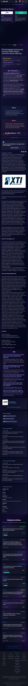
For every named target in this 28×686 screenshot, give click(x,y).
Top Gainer (22, 526)
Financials (10, 44)
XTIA (16, 155)
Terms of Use (10, 654)
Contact (4, 656)
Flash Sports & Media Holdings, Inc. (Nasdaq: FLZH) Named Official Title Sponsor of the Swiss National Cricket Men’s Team (12, 543)
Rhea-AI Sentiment (8, 62)
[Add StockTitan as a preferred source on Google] (25, 151)
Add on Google (14, 147)
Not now (23, 147)
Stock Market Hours (17, 672)
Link (3, 504)
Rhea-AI (4, 663)
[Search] (22, 1)
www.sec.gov (10, 214)
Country (4, 506)
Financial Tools (17, 669)
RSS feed (24, 654)
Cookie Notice (11, 656)
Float (4, 492)
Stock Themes (17, 666)
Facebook (24, 656)
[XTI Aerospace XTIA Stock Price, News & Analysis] (5, 402)
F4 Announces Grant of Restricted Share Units (13, 603)
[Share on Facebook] (23, 151)
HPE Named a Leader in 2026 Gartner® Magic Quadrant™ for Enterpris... (7, 19)
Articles (17, 654)
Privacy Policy (11, 658)
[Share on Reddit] (22, 151)
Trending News (7, 9)
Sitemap (4, 664)
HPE (3, 16)
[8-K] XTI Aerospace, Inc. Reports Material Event (12, 464)
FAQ (4, 661)
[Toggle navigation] (25, 1)
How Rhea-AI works (14, 137)
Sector (4, 499)
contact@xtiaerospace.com (11, 335)
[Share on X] (20, 151)
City (3, 510)
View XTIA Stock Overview (14, 407)
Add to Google (24, 660)
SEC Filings (20, 44)
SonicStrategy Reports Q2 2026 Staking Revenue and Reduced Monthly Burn (13, 593)
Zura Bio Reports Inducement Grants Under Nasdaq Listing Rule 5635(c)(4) (12, 625)
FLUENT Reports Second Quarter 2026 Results (13, 580)
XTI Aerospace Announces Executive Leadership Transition (12, 567)
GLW (15, 16)
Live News (17, 667)
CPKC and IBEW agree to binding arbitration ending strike (11, 614)
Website (4, 503)
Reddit (24, 658)
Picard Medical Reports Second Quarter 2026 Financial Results (13, 529)
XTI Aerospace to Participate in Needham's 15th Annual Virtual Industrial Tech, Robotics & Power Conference (12, 453)
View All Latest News (13, 646)
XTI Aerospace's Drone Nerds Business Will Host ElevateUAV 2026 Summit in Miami (13, 556)
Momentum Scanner (17, 664)
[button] (16, 1)
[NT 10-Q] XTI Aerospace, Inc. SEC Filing (10, 467)
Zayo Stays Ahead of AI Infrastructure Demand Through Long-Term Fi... (20, 19)
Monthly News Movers (17, 661)
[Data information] (12, 486)
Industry (4, 496)
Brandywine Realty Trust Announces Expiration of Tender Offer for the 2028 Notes (13, 637)
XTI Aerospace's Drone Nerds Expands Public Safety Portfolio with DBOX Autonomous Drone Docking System (13, 442)
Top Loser (22, 539)
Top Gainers (17, 656)
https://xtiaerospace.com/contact (12, 337)
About (4, 654)
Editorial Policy (4, 659)
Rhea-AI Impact (7, 58)
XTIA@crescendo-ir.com (10, 344)
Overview (4, 44)
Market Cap (5, 489)
